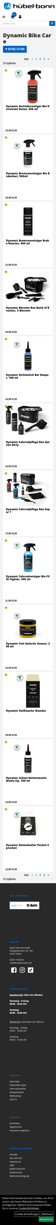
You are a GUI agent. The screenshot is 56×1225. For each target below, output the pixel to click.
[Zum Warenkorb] (12, 17)
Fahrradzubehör (18, 1088)
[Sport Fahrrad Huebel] (29, 6)
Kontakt (13, 1154)
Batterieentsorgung (19, 1176)
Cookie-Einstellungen (27, 1214)
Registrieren (16, 1126)
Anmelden (15, 1123)
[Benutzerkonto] (20, 16)
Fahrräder (15, 1081)
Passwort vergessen (19, 1130)
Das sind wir (16, 1158)
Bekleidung (15, 1095)
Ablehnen (47, 1214)
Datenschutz (16, 1172)
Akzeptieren (46, 1219)
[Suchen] (52, 23)
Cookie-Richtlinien (29, 1208)
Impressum (15, 1161)
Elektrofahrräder (18, 1085)
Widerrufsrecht (17, 1168)
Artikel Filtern (15, 49)
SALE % (13, 1099)
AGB (12, 1165)
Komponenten (17, 1092)
